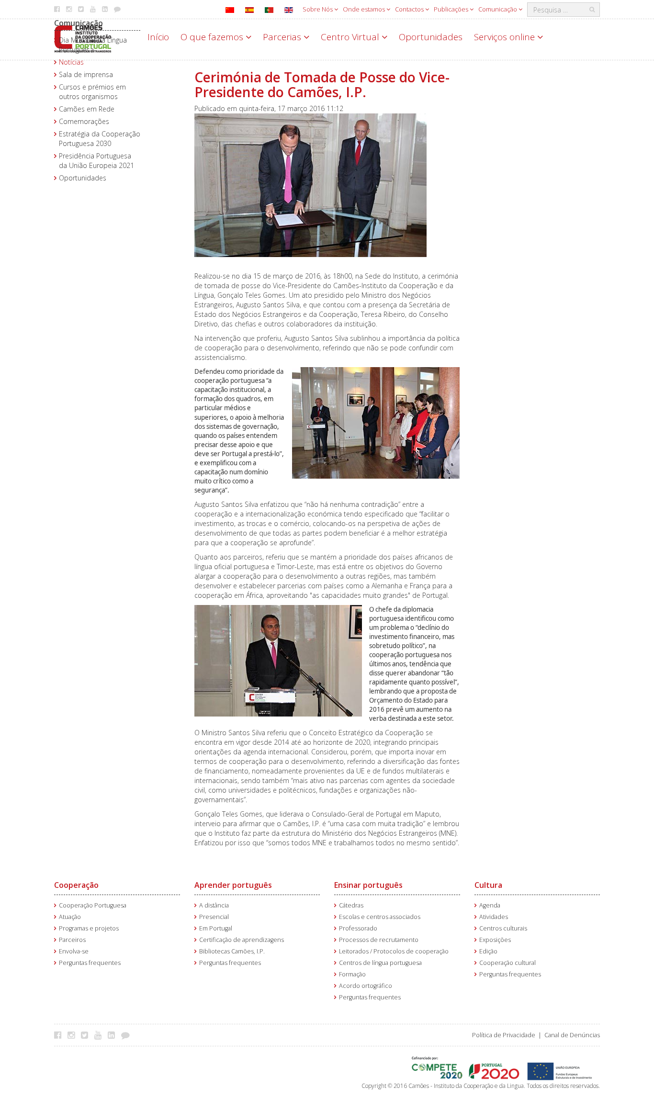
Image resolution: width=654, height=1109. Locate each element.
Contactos (410, 9)
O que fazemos (213, 37)
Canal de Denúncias (572, 1035)
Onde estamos (364, 9)
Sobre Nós (318, 9)
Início (158, 37)
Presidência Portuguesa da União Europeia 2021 (96, 160)
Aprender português (233, 885)
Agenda (489, 905)
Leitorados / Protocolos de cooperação (394, 951)
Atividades (493, 917)
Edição (488, 951)
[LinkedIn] (114, 1035)
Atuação (70, 917)
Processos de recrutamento (378, 940)
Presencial (214, 917)
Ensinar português (368, 885)
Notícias (71, 62)
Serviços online (505, 37)
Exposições (495, 940)
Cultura (488, 885)
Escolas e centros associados (379, 917)
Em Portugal (215, 928)
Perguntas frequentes (90, 963)
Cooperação (76, 885)
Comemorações (84, 121)
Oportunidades (430, 37)
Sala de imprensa (86, 74)
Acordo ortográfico (365, 986)
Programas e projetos (89, 928)
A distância (214, 905)
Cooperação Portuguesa (92, 905)
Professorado (358, 928)
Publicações (452, 9)
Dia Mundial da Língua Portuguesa (93, 44)
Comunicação (498, 9)
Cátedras (351, 905)
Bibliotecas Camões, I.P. (232, 951)
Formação (352, 974)
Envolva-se (74, 951)
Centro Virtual (351, 37)
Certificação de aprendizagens (241, 940)
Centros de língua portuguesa (380, 963)
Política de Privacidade (503, 1035)
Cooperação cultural (507, 963)
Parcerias (283, 37)
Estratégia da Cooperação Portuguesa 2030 (99, 138)
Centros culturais (503, 928)
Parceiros (72, 940)
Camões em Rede (86, 108)
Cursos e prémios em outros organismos (92, 91)
